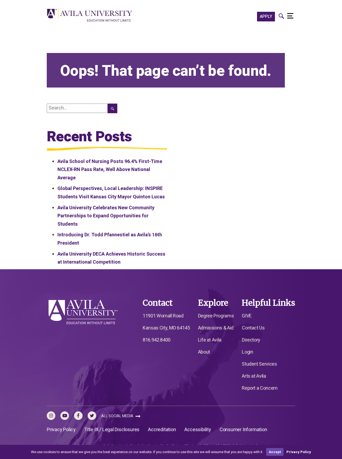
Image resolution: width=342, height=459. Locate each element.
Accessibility (197, 429)
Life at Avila (209, 340)
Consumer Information (243, 429)
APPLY (266, 16)
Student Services (259, 364)
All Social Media (117, 416)
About (204, 352)
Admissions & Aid (216, 328)
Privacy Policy (61, 429)
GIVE (247, 316)
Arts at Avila (254, 376)
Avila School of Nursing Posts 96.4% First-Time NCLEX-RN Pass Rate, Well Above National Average (109, 169)
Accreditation (162, 429)
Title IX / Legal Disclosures (111, 429)
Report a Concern (259, 388)
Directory (251, 340)
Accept (275, 451)
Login (247, 352)
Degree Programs (216, 316)
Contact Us (253, 328)
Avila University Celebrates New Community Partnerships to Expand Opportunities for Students (105, 216)
